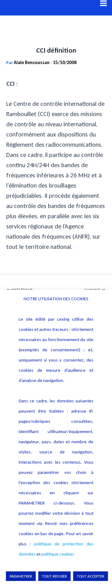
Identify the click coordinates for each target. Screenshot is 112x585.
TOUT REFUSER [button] (54, 576)
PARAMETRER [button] (21, 576)
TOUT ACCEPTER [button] (90, 576)
